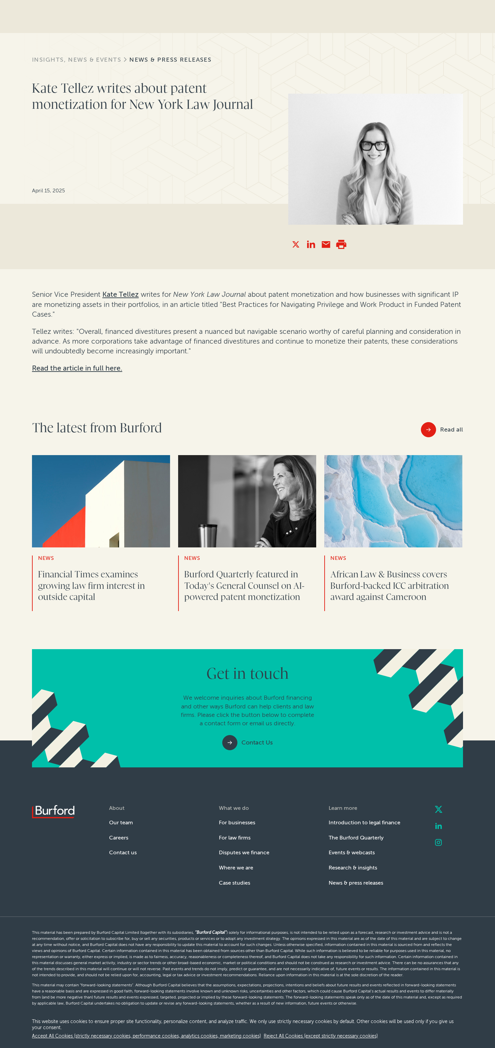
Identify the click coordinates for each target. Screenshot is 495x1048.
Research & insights (353, 867)
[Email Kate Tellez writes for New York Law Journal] (326, 244)
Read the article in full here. (77, 368)
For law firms (235, 837)
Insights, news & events (76, 59)
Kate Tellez (120, 294)
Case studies (234, 883)
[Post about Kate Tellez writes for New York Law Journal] (295, 244)
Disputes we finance (244, 852)
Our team (121, 822)
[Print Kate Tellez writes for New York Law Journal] (341, 244)
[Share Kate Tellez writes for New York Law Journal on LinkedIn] (311, 244)
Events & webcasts (352, 852)
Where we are (236, 867)
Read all (451, 429)
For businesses (237, 822)
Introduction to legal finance (364, 822)
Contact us (123, 852)
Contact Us (257, 742)
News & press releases (170, 59)
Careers (118, 837)
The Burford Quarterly (356, 837)
